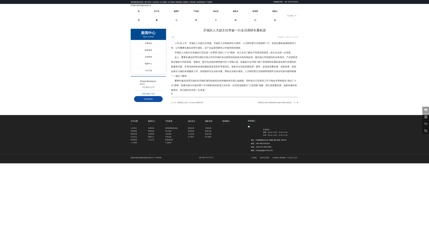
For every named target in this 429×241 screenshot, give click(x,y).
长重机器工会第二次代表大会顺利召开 (190, 102)
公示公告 (148, 70)
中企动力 (290, 158)
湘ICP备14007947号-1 (206, 157)
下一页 (296, 102)
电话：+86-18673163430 (260, 143)
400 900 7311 (148, 94)
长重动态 (148, 43)
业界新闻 (148, 57)
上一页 (173, 102)
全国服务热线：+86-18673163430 (285, 2)
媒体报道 (148, 50)
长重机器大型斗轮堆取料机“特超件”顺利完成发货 (275, 102)
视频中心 (148, 64)
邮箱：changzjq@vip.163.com (262, 150)
